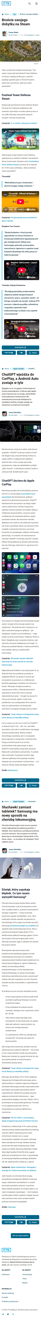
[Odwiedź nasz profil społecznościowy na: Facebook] (3, 1314)
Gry (14, 14)
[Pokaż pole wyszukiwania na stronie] (29, 3)
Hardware (6, 1274)
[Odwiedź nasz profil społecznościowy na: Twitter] (8, 1314)
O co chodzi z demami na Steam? (24, 123)
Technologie (27, 1274)
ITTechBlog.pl (12, 1310)
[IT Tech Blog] (6, 3)
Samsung (12, 1207)
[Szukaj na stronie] (36, 3)
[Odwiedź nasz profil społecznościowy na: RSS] (13, 1314)
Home (7, 14)
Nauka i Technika (18, 369)
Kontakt (5, 1297)
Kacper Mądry (13, 32)
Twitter (8, 353)
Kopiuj (34, 353)
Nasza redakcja (8, 1293)
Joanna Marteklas (15, 412)
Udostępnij (19, 347)
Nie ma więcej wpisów (20, 1236)
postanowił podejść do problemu (23, 926)
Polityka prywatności (10, 1301)
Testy (24, 1279)
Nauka (24, 1283)
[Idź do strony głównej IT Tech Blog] (20, 1251)
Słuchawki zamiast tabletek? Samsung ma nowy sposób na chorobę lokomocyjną (17, 661)
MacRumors (13, 770)
